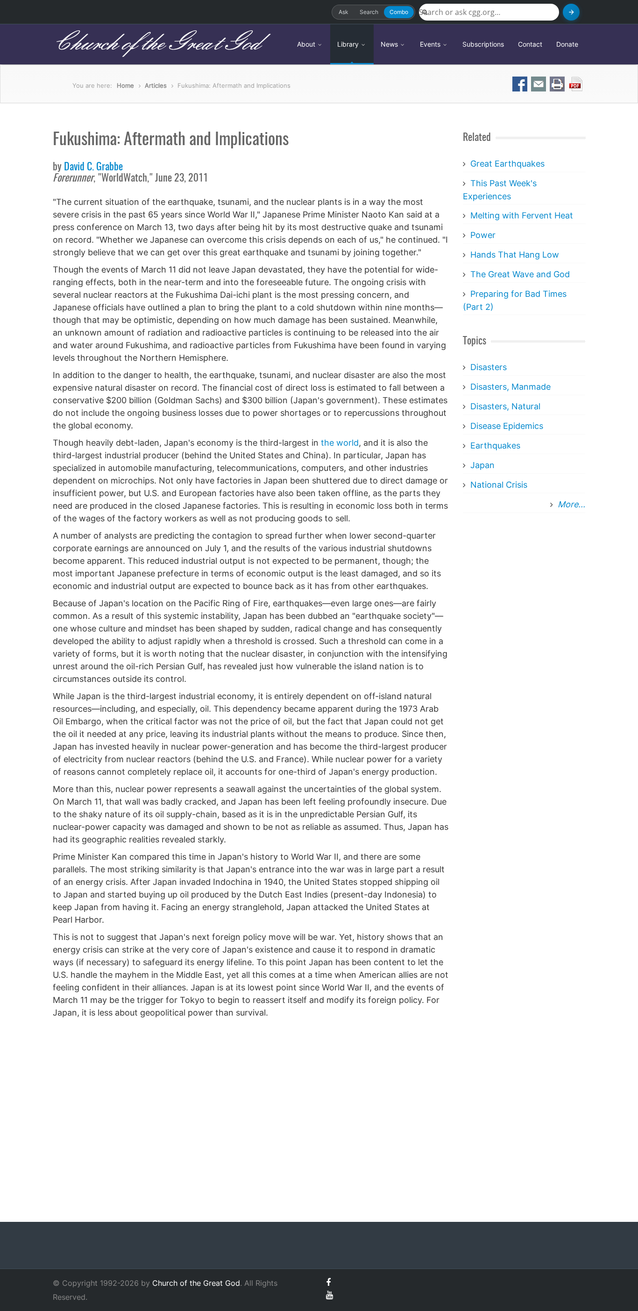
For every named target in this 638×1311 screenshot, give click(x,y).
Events (431, 44)
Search (369, 11)
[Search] (571, 12)
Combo (399, 11)
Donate (567, 44)
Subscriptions (483, 44)
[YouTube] (329, 1295)
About (307, 44)
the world (340, 443)
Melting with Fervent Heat (521, 215)
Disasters (488, 367)
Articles (156, 85)
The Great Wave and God (520, 274)
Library (349, 44)
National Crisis (498, 485)
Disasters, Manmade (510, 387)
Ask (343, 11)
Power (483, 235)
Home (125, 85)
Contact (530, 44)
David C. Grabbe (93, 167)
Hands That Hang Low (514, 254)
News (390, 44)
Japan (482, 465)
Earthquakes (495, 445)
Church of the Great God (156, 43)
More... (571, 504)
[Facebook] (328, 1282)
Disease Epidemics (506, 426)
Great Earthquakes (507, 163)
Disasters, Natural (505, 406)
